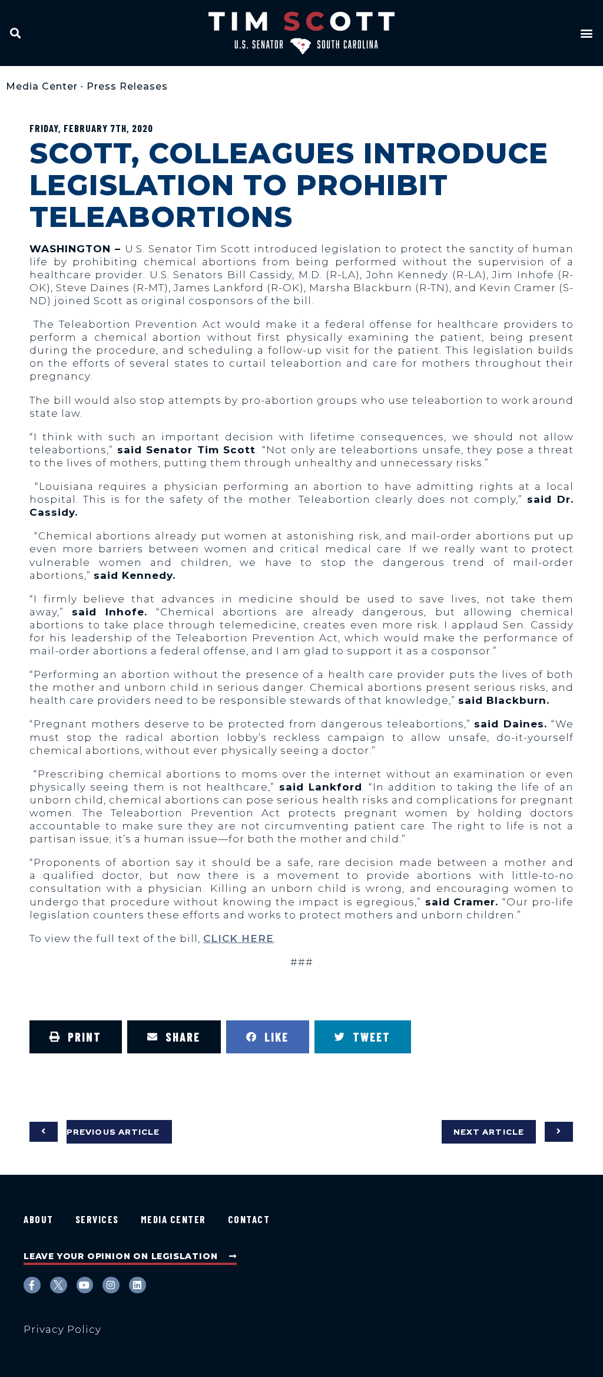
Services (97, 1219)
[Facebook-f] (32, 1285)
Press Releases (127, 86)
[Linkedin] (137, 1285)
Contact (249, 1219)
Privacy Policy (62, 1329)
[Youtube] (85, 1285)
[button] (15, 32)
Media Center (42, 86)
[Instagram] (111, 1285)
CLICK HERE (238, 938)
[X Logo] (58, 1285)
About (39, 1219)
